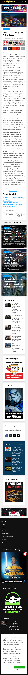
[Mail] (18, 435)
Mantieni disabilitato (17, 670)
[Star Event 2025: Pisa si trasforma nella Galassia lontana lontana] (8, 468)
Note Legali (5, 542)
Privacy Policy (5, 533)
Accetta (19, 667)
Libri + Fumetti (6, 29)
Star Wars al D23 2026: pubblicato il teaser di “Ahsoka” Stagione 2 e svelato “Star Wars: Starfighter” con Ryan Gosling (17, 308)
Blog (3, 527)
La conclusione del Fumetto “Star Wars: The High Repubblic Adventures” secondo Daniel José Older (13, 199)
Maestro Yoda (18, 95)
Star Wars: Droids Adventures (10, 202)
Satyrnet (4, 530)
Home (3, 524)
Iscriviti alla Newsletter (7, 536)
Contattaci (4, 539)
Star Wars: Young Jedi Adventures (16, 189)
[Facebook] (6, 435)
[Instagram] (14, 435)
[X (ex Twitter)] (10, 435)
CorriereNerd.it (13, 190)
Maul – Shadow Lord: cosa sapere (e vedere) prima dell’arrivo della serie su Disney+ (17, 461)
